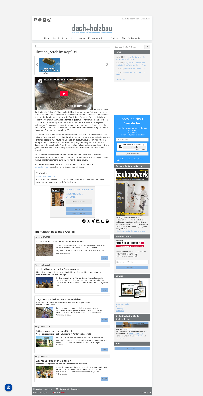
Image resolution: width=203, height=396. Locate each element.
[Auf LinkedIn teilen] (98, 222)
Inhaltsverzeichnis (79, 213)
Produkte (115, 38)
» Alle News (120, 79)
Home (47, 38)
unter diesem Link (136, 333)
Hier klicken (134, 147)
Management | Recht (98, 38)
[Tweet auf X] (88, 222)
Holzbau (81, 38)
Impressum (75, 389)
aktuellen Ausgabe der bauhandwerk (130, 231)
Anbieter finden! (133, 267)
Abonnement (79, 209)
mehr (104, 258)
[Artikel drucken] (107, 221)
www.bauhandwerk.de (45, 176)
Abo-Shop (119, 308)
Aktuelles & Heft (60, 38)
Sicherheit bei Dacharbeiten (131, 69)
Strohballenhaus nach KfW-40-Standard (58, 269)
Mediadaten (145, 19)
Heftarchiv (120, 311)
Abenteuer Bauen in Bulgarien (53, 360)
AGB (56, 389)
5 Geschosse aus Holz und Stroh (54, 331)
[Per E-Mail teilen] (102, 221)
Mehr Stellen (132, 348)
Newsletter (37, 389)
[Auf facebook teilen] (84, 222)
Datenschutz (65, 389)
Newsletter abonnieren (130, 19)
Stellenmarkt (134, 38)
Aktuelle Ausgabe (122, 304)
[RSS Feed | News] (35, 19)
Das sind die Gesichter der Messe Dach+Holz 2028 (130, 58)
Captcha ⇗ (141, 149)
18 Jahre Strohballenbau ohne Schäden (58, 299)
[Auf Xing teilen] (93, 222)
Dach (72, 38)
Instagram (120, 338)
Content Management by (43, 392)
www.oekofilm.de (42, 167)
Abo (123, 38)
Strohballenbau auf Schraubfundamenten (60, 241)
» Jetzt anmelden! (132, 154)
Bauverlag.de (146, 392)
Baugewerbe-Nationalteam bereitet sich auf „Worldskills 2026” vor (131, 64)
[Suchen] (147, 47)
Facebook (138, 336)
